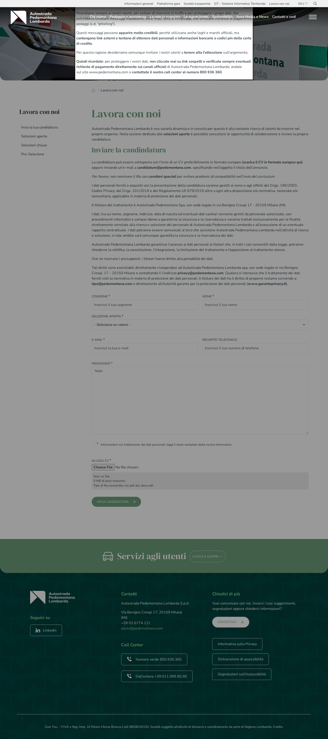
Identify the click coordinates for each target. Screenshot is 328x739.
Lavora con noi (279, 4)
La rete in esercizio (165, 16)
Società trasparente (197, 4)
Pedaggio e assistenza (128, 16)
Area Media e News (252, 16)
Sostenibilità (222, 16)
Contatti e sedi (284, 16)
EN (300, 4)
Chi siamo (98, 16)
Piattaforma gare (168, 4)
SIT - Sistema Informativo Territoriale (240, 4)
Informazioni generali (138, 4)
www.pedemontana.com (108, 72)
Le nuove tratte (196, 16)
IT (306, 4)
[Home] (35, 17)
